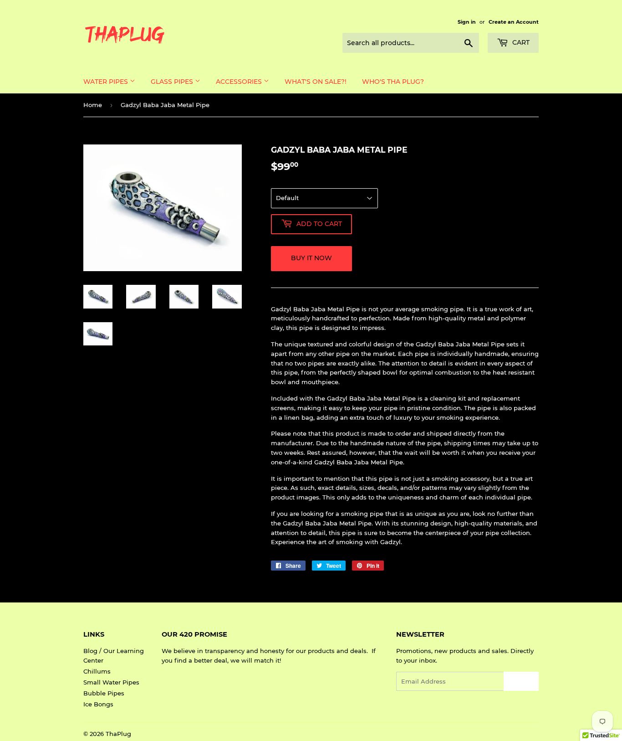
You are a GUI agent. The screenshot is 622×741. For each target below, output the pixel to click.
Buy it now (311, 258)
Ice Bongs (98, 704)
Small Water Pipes (111, 682)
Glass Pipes (173, 81)
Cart (520, 42)
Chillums (97, 671)
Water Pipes (106, 81)
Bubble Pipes (103, 693)
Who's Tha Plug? (393, 81)
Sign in (467, 22)
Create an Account (514, 22)
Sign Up (521, 681)
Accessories (240, 81)
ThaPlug (118, 733)
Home (92, 104)
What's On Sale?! (316, 81)
